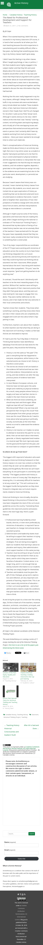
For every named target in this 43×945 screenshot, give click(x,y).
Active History (21, 3)
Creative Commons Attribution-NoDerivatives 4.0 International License (21, 748)
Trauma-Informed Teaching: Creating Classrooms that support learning (27, 676)
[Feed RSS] (25, 894)
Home (5, 15)
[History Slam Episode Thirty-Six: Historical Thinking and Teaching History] (10, 691)
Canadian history (16, 15)
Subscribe (21, 859)
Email (9, 850)
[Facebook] (20, 894)
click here (20, 884)
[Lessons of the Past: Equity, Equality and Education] (10, 667)
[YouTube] (22, 894)
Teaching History (30, 15)
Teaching (24, 717)
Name (10, 842)
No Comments (23, 26)
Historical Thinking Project (12, 717)
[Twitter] (18, 894)
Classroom (34, 715)
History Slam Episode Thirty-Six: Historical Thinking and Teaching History (10, 701)
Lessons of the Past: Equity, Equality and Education (9, 675)
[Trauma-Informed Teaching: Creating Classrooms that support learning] (28, 667)
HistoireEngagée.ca (18, 886)
